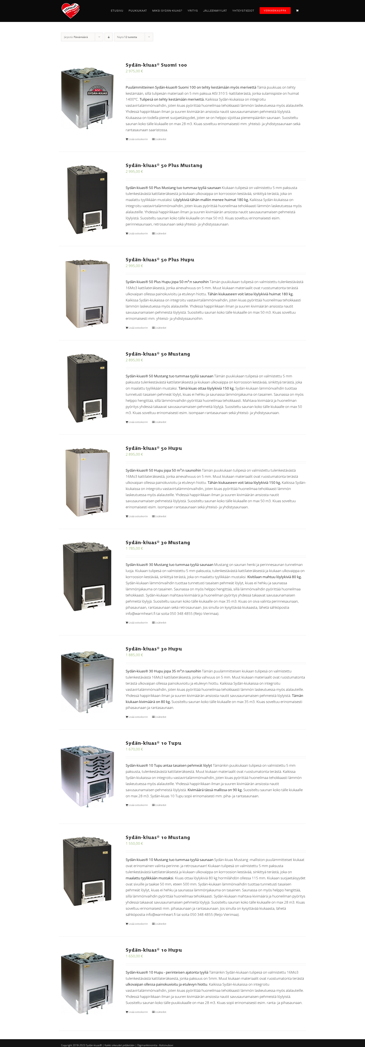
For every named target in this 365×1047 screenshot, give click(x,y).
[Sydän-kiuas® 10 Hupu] (87, 983)
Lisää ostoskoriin (138, 139)
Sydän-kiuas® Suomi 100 (156, 65)
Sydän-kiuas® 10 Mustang (158, 837)
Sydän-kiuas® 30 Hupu (154, 649)
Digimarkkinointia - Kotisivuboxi (155, 1045)
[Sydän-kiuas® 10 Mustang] (87, 870)
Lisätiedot (160, 139)
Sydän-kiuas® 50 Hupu (154, 448)
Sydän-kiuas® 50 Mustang (158, 354)
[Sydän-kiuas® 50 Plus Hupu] (87, 293)
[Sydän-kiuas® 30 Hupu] (87, 682)
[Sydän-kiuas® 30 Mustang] (87, 576)
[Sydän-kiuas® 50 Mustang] (87, 387)
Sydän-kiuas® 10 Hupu (154, 950)
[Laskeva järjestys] (109, 37)
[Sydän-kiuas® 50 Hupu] (87, 481)
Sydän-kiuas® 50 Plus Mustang (164, 165)
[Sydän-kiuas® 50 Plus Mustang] (87, 198)
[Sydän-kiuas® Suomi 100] (87, 98)
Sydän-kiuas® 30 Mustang (158, 542)
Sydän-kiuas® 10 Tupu (153, 743)
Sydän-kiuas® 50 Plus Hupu (160, 259)
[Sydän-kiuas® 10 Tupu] (87, 776)
